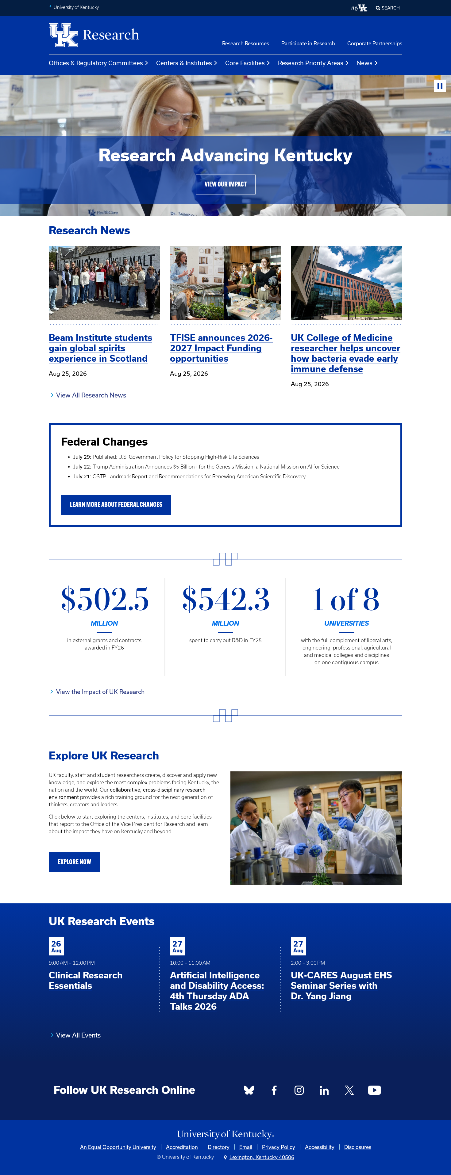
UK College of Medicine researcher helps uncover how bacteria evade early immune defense (345, 353)
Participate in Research (308, 43)
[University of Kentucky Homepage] (225, 1135)
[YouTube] (374, 1092)
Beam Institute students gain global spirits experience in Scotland (100, 348)
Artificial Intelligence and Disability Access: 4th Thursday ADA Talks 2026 (217, 990)
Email (245, 1147)
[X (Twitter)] (349, 1092)
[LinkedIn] (324, 1092)
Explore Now (74, 862)
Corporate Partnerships (374, 43)
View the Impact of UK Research (100, 691)
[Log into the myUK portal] (359, 8)
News (364, 62)
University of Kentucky (76, 7)
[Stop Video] (440, 86)
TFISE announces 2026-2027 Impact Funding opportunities (221, 348)
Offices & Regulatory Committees (96, 62)
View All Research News (91, 395)
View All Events (78, 1035)
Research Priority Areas (310, 62)
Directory (218, 1147)
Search (391, 7)
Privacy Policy (278, 1147)
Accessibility (319, 1147)
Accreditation (182, 1147)
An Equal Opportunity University (118, 1147)
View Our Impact (226, 184)
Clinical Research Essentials (86, 980)
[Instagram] (299, 1092)
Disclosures (357, 1147)
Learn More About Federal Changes (116, 505)
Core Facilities (245, 62)
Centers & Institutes (184, 62)
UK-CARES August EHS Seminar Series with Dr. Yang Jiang (341, 985)
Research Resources (245, 43)
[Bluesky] (249, 1092)
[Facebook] (274, 1092)
